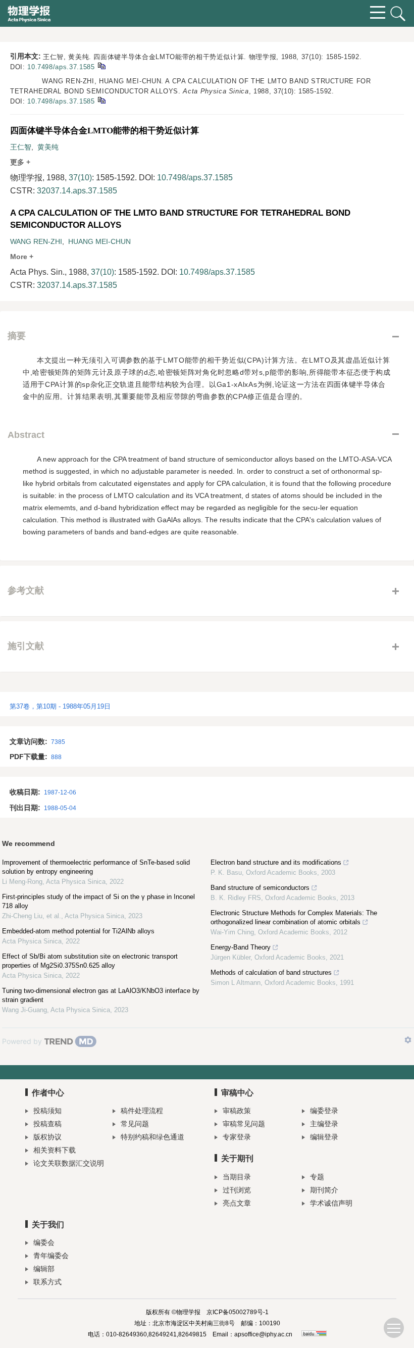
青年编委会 (51, 1256)
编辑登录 (324, 1137)
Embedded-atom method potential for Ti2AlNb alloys (78, 931)
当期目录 (237, 1177)
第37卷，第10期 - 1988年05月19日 (60, 706)
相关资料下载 (54, 1150)
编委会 (44, 1242)
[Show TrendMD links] (408, 1040)
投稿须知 (47, 1111)
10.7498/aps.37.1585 (60, 67)
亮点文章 (237, 1203)
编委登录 (324, 1111)
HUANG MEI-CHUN (99, 241)
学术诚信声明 (331, 1203)
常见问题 (135, 1124)
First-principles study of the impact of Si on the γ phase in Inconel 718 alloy (98, 901)
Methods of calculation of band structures (271, 972)
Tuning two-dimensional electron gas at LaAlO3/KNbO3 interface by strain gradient (100, 995)
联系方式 (47, 1282)
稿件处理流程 (142, 1111)
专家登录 (237, 1137)
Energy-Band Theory (241, 947)
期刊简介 (324, 1190)
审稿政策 (237, 1111)
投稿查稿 (47, 1124)
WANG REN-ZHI (36, 241)
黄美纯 (48, 147)
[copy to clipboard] (101, 100)
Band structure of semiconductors (260, 887)
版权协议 (47, 1137)
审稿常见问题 (244, 1124)
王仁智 (20, 147)
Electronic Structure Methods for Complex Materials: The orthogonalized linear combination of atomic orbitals (294, 917)
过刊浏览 (237, 1190)
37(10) (80, 177)
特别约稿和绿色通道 (152, 1137)
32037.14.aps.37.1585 (77, 190)
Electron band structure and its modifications (276, 862)
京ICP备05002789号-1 (237, 1312)
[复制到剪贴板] (101, 65)
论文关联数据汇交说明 (68, 1163)
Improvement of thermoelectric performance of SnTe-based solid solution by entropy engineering (96, 867)
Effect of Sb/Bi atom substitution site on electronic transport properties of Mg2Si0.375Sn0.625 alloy (90, 961)
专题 (317, 1177)
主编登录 (324, 1124)
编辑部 (44, 1269)
